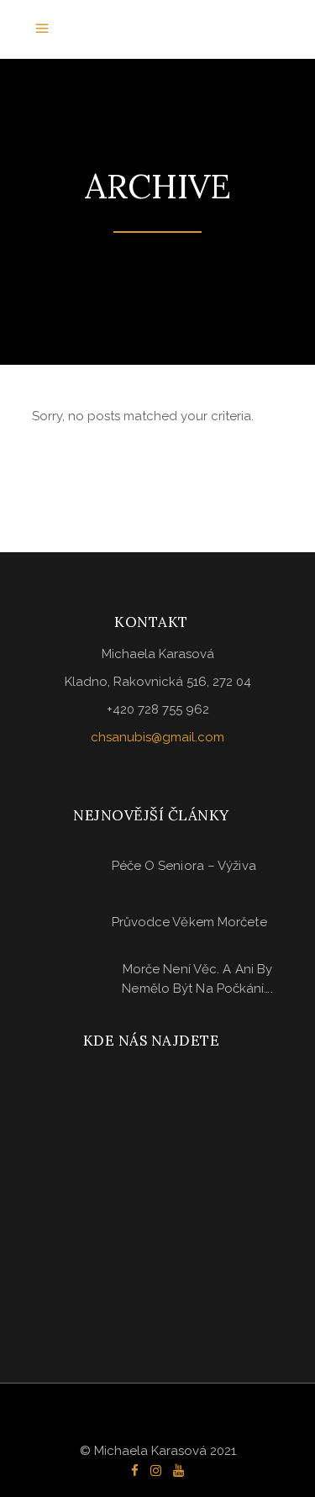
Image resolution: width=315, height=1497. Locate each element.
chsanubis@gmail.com (157, 737)
